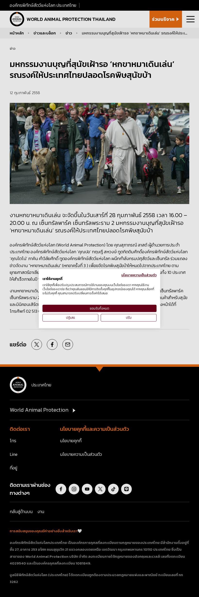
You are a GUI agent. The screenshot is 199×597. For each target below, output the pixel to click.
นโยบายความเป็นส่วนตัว (139, 275)
